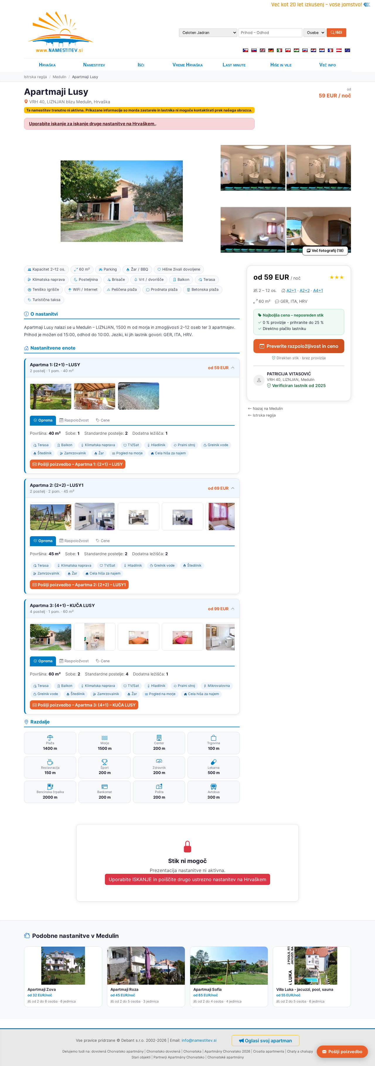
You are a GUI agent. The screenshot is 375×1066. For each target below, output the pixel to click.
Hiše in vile (281, 64)
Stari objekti (141, 1057)
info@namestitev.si (199, 1040)
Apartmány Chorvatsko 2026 (227, 1051)
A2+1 (291, 290)
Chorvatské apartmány (225, 1057)
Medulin (59, 77)
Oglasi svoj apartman (268, 1040)
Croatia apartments (268, 1051)
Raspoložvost (76, 420)
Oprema (45, 420)
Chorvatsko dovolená (163, 1051)
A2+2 (305, 290)
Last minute (234, 64)
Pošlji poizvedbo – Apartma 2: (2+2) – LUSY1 (82, 584)
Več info (327, 64)
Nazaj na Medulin (268, 408)
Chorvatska (192, 1051)
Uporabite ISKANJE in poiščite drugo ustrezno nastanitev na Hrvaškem (187, 879)
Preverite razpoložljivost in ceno (302, 346)
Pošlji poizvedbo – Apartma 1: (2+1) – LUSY (80, 464)
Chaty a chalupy (300, 1051)
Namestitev (94, 64)
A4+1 (318, 290)
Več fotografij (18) (328, 250)
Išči (338, 32)
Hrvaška (47, 64)
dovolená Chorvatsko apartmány (117, 1051)
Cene (105, 420)
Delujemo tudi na (76, 1051)
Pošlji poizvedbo (345, 1051)
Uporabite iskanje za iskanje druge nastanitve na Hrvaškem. (92, 123)
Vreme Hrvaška (188, 64)
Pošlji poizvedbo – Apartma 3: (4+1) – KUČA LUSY (87, 704)
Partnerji (160, 1057)
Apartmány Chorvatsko (186, 1057)
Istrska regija (35, 77)
